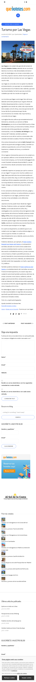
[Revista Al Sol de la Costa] (15, 497)
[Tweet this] (13, 314)
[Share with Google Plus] (16, 314)
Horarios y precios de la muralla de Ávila (13, 581)
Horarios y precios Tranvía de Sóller (12, 529)
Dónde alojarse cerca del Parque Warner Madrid (16, 562)
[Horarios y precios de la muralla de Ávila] (3, 578)
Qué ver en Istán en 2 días (9, 606)
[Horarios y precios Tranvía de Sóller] (3, 526)
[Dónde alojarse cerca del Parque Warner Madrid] (3, 559)
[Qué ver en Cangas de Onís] (3, 572)
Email (3, 365)
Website (4, 373)
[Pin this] (19, 314)
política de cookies (22, 673)
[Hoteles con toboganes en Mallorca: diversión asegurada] (3, 544)
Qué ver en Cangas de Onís (9, 575)
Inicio (3, 309)
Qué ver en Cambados (8, 541)
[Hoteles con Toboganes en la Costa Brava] (3, 532)
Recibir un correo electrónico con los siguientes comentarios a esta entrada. (16, 384)
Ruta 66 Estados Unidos (8, 306)
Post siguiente (26, 323)
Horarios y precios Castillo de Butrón (12, 556)
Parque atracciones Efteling (10, 613)
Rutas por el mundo (12, 24)
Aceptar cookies (26, 678)
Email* (3, 438)
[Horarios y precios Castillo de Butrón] (3, 553)
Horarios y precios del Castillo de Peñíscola (14, 569)
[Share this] (10, 314)
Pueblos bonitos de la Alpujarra (11, 621)
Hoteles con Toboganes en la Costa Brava (14, 535)
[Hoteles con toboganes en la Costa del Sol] (3, 519)
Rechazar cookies (9, 678)
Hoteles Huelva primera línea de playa (13, 628)
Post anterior (10, 323)
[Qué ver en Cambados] (3, 538)
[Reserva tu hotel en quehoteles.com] (15, 466)
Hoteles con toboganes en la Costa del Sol (14, 522)
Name (3, 357)
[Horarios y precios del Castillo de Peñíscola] (3, 566)
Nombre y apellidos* (7, 429)
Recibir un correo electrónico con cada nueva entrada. (15, 393)
